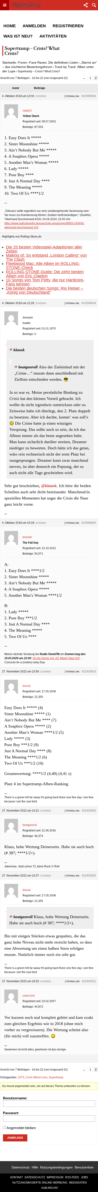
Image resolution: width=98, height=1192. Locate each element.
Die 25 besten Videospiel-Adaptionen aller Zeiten (44, 249)
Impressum (55, 1177)
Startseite (9, 62)
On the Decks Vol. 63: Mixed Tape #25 (56, 658)
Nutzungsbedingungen (56, 1167)
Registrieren (68, 26)
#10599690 (89, 522)
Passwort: (11, 1113)
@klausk (49, 485)
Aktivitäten (53, 36)
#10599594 (89, 96)
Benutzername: (15, 1098)
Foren (22, 62)
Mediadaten (78, 1182)
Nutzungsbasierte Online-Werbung (39, 1182)
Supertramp (56, 1077)
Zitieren (41, 96)
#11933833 (89, 810)
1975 (21, 1077)
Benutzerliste (84, 1167)
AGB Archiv (49, 1187)
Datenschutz (21, 1167)
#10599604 (89, 303)
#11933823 (89, 671)
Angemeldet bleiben (21, 1128)
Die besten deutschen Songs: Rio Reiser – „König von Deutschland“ (44, 290)
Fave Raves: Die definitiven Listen (53, 62)
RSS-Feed (72, 1177)
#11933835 (89, 875)
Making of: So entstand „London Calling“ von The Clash (46, 257)
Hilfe (35, 1167)
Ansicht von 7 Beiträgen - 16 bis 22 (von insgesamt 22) (34, 78)
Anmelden (34, 26)
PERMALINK (72, 96)
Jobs (84, 1177)
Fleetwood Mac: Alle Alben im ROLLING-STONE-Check (43, 265)
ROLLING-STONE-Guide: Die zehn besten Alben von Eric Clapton (45, 274)
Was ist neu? (18, 36)
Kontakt (16, 1177)
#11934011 (89, 981)
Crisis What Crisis (36, 1077)
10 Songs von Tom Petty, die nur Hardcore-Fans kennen (45, 282)
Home (9, 26)
